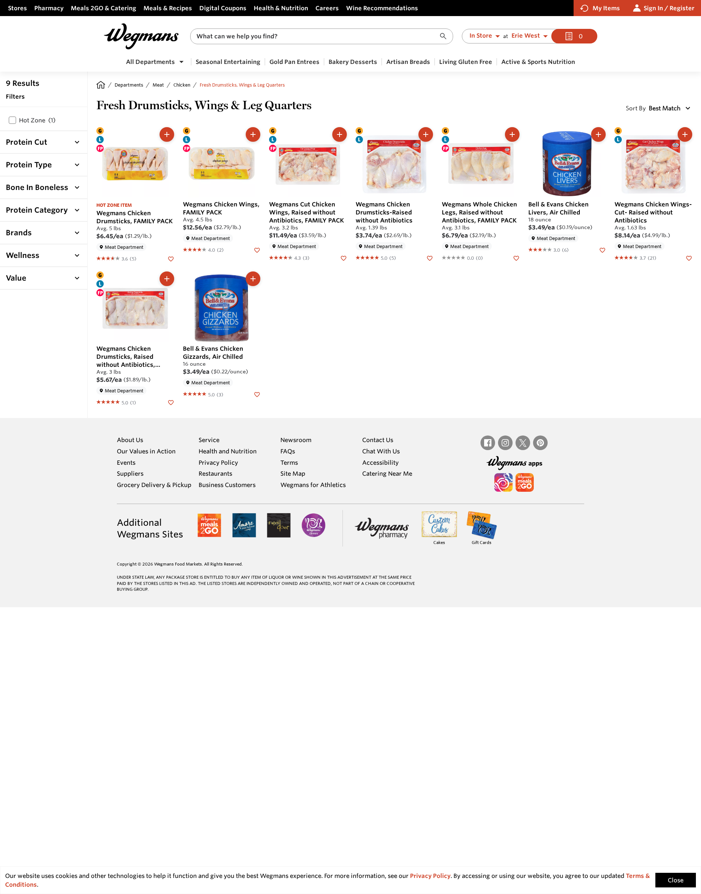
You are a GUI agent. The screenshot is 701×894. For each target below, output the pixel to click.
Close (675, 880)
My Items (606, 8)
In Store (481, 35)
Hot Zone (37, 120)
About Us (130, 440)
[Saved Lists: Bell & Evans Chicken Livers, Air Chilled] (602, 249)
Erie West (526, 35)
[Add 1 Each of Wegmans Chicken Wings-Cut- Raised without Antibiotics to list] (685, 134)
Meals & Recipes (167, 8)
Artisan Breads (408, 61)
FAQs (287, 451)
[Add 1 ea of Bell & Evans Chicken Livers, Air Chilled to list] (598, 134)
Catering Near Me (387, 473)
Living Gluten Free (465, 61)
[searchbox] (316, 36)
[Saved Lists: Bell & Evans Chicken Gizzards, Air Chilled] (257, 393)
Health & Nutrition (281, 8)
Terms (289, 462)
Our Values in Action (146, 451)
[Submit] (445, 36)
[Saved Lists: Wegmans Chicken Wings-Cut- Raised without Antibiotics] (689, 257)
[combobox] (321, 36)
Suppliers (130, 473)
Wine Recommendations (382, 8)
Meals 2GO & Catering (103, 8)
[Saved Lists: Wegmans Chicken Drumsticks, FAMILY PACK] (171, 258)
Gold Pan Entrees (294, 61)
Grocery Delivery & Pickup (154, 484)
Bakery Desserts (353, 61)
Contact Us (377, 440)
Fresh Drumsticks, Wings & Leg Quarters (242, 85)
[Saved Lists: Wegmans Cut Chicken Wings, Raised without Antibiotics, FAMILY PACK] (343, 257)
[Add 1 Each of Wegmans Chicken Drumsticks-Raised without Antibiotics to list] (425, 134)
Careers (327, 8)
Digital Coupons (222, 8)
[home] (100, 84)
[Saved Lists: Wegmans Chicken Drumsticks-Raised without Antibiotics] (429, 257)
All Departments (150, 61)
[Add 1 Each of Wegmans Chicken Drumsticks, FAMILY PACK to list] (167, 134)
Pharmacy (49, 8)
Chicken (181, 85)
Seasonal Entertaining (228, 61)
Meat (158, 85)
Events (126, 462)
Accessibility (380, 462)
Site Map (292, 473)
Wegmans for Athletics (313, 484)
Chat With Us (381, 451)
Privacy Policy (218, 462)
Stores (17, 8)
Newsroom (295, 440)
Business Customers (227, 484)
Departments (129, 85)
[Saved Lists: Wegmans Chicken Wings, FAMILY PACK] (257, 249)
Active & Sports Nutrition (538, 61)
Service (209, 440)
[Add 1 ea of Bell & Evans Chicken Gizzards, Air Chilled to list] (253, 278)
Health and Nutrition (228, 451)
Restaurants (215, 473)
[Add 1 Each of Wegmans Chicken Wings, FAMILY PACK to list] (253, 134)
